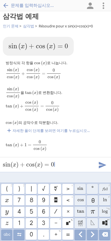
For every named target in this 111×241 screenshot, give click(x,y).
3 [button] (43, 223)
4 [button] (19, 212)
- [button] (57, 222)
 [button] (55, 189)
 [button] (7, 212)
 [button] (7, 223)
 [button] (106, 199)
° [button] (92, 189)
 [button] (104, 235)
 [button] (105, 211)
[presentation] (38, 47)
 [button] (92, 235)
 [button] (6, 235)
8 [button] (31, 200)
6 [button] (43, 212)
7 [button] (18, 200)
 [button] (19, 235)
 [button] (7, 200)
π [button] (92, 212)
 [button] (80, 235)
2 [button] (31, 223)
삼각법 (28, 26)
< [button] (69, 199)
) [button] (21, 188)
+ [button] (57, 234)
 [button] (80, 189)
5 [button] (31, 212)
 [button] (57, 199)
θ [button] (92, 200)
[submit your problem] (102, 164)
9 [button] (43, 200)
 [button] (106, 222)
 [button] (106, 188)
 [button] (69, 222)
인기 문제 (10, 26)
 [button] (80, 212)
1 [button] (19, 223)
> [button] (69, 188)
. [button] (45, 234)
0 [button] (31, 235)
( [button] (9, 188)
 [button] (92, 223)
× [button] (67, 212)
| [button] (31, 189)
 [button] (80, 223)
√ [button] (43, 189)
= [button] (68, 235)
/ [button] (55, 212)
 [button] (80, 200)
